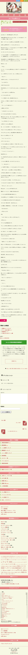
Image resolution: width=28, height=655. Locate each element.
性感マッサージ (12, 570)
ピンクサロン (3, 541)
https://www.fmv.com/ (6, 613)
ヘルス (14, 562)
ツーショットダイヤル (6, 494)
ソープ (5, 559)
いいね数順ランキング (6, 447)
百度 (3, 617)
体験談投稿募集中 (6, 442)
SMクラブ (3, 521)
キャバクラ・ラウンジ (5, 530)
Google (3, 593)
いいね (3, 320)
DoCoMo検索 (4, 603)
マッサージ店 (3, 548)
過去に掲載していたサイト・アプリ (8, 510)
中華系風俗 (3, 566)
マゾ (23, 562)
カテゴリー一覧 (5, 458)
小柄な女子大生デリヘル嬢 (7, 333)
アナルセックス (23, 556)
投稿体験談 (4, 455)
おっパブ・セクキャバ (5, 525)
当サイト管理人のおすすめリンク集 (8, 512)
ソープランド (3, 536)
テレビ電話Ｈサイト (6, 492)
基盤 (12, 368)
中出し (7, 368)
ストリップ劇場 (4, 527)
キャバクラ (9, 557)
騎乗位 (13, 573)
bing (3, 599)
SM (11, 556)
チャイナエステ (12, 559)
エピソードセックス (6, 602)
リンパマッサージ (18, 564)
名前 (14, 406)
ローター (25, 564)
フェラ (7, 562)
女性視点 (18, 368)
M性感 (2, 523)
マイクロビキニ (19, 562)
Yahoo (3, 594)
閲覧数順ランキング (6, 450)
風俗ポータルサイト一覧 (7, 469)
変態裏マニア (4, 616)
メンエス (11, 564)
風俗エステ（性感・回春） (6, 547)
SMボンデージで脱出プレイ (7, 597)
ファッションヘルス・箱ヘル (7, 539)
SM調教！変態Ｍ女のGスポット (8, 608)
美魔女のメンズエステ (6, 328)
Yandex (3, 609)
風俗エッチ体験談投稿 (4, 338)
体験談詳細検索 (5, 463)
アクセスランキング (5, 634)
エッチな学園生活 (5, 611)
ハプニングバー (4, 529)
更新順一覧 (5, 483)
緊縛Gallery (4, 607)
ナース (17, 559)
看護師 (16, 572)
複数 (7, 573)
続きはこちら (3, 619)
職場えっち (4, 615)
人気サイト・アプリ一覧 (7, 475)
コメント (2, 392)
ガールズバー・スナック (6, 532)
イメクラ (3, 557)
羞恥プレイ (3, 573)
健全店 (7, 566)
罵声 (19, 572)
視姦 (10, 573)
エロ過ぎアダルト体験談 (7, 598)
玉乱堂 (12, 572)
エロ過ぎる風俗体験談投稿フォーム (15, 28)
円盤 (10, 566)
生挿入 (26, 368)
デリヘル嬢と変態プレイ (7, 330)
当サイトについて (4, 506)
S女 (19, 556)
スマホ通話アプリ (5, 497)
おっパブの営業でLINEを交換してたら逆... (11, 583)
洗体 (9, 572)
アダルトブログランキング (7, 600)
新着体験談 (5, 445)
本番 (10, 368)
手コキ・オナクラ (4, 543)
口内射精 (14, 566)
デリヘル (22, 368)
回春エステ (21, 566)
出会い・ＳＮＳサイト (6, 499)
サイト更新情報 (4, 508)
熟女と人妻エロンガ (6, 595)
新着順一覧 (5, 480)
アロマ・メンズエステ (5, 545)
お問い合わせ (3, 514)
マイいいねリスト (5, 460)
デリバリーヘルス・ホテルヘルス (8, 538)
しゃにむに (4, 606)
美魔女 (24, 572)
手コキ (21, 570)
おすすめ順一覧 (5, 478)
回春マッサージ (8, 568)
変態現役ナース (5, 331)
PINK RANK (4, 612)
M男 (8, 556)
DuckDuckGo (4, 604)
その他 (2, 534)
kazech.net (14, 651)
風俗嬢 (15, 368)
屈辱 (6, 570)
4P (2, 556)
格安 (7, 572)
